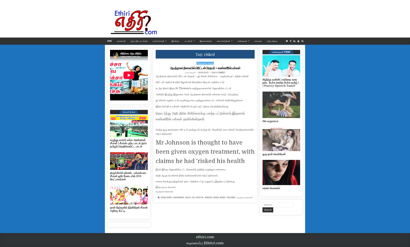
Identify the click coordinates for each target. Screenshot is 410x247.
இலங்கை (175, 41)
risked (222, 197)
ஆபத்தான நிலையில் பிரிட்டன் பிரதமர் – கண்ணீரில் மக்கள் (205, 68)
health (188, 197)
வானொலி (121, 41)
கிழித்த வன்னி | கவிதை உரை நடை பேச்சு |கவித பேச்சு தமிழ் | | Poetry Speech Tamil (280, 83)
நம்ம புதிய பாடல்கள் (139, 41)
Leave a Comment (218, 72)
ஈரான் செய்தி (158, 41)
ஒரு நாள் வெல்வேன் (274, 154)
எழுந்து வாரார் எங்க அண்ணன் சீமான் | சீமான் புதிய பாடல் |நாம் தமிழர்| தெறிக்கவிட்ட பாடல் (128, 143)
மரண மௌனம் (271, 188)
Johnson (208, 197)
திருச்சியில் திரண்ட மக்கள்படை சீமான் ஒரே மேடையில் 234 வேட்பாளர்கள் (128, 176)
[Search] (302, 41)
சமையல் (258, 41)
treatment (231, 197)
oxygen (216, 197)
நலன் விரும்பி (190, 72)
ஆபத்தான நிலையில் (245, 197)
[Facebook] (290, 41)
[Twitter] (287, 41)
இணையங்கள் (206, 41)
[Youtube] (298, 41)
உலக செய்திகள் (223, 41)
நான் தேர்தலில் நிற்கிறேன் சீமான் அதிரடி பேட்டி (129, 209)
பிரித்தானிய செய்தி (205, 63)
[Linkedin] (294, 41)
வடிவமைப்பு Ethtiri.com (205, 243)
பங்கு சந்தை (272, 41)
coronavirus (178, 197)
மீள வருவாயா (270, 121)
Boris (169, 197)
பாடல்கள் (188, 41)
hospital (200, 197)
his (193, 197)
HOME (109, 41)
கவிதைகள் (242, 41)
